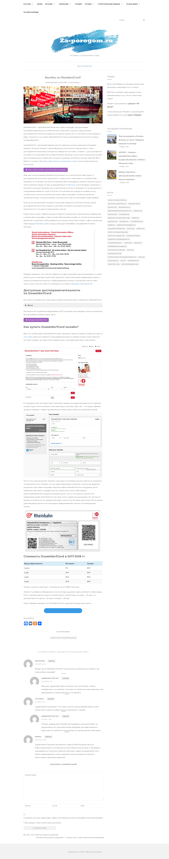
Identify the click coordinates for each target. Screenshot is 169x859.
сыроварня (133, 260)
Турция (78, 4)
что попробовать (130, 264)
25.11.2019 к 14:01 (46, 719)
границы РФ (134, 203)
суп (123, 260)
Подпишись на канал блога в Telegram (64, 610)
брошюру (40, 224)
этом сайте (28, 337)
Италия (49, 4)
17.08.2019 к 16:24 (40, 664)
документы (124, 207)
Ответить (52, 661)
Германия (64, 4)
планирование (115, 243)
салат (130, 250)
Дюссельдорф (84, 66)
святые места (114, 253)
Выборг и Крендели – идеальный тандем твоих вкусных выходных (130, 175)
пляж (128, 243)
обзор (111, 225)
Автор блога (74, 82)
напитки (123, 221)
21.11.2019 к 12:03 (40, 702)
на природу (137, 221)
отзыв (140, 228)
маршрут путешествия (119, 218)
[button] (63, 305)
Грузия (88, 4)
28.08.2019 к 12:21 (46, 681)
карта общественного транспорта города (60, 161)
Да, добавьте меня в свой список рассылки (43, 823)
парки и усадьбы (116, 235)
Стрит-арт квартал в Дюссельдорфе (42, 835)
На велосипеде (31, 12)
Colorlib (82, 852)
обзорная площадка (126, 225)
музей (135, 218)
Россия (27, 4)
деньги (112, 207)
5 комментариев (63, 632)
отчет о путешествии (118, 232)
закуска (112, 214)
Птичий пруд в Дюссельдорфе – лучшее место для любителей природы (69, 837)
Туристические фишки (109, 4)
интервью (124, 214)
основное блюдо (116, 228)
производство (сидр (117, 246)
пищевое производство (118, 239)
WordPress (97, 852)
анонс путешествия (117, 200)
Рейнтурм (71, 185)
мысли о (112, 221)
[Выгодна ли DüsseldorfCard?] (63, 104)
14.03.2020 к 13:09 (40, 740)
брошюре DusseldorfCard (82, 284)
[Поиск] (143, 20)
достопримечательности (119, 211)
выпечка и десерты (117, 203)
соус (142, 257)
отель (130, 228)
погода (138, 243)
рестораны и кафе (116, 250)
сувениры (113, 260)
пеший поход (133, 235)
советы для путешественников (63, 638)
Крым (39, 4)
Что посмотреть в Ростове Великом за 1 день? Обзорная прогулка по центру (131, 140)
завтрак (138, 211)
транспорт (113, 264)
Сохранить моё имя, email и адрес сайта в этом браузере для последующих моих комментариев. (63, 818)
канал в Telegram (134, 115)
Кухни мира (132, 4)
